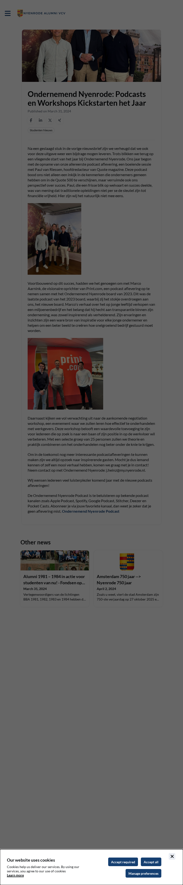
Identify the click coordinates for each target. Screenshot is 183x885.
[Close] (172, 856)
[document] (91, 867)
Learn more (15, 875)
